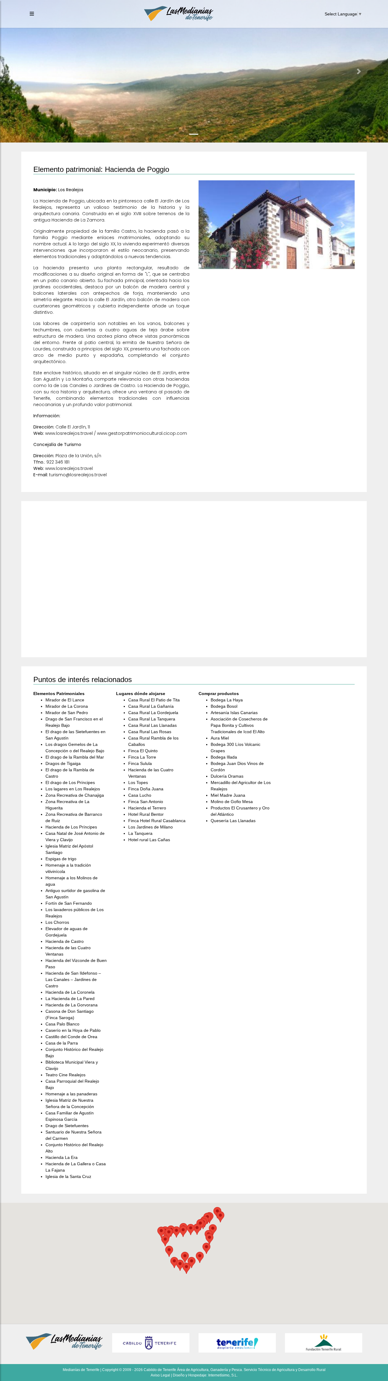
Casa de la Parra (61, 1043)
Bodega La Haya (227, 699)
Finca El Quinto (143, 750)
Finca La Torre (142, 757)
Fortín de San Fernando (68, 903)
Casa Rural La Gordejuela (153, 712)
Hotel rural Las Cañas (149, 839)
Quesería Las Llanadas (233, 820)
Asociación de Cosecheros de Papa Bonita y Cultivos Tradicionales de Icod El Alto (239, 725)
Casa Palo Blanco (62, 1024)
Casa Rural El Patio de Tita (154, 699)
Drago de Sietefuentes (67, 1125)
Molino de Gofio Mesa (232, 801)
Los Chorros (57, 922)
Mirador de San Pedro (66, 712)
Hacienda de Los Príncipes (71, 827)
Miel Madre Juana (228, 795)
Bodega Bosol (224, 706)
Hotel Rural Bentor (146, 814)
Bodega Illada (224, 757)
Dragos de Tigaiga (63, 763)
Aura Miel (220, 738)
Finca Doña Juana (145, 788)
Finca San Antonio (145, 801)
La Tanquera (140, 833)
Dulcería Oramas (227, 776)
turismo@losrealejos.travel (78, 475)
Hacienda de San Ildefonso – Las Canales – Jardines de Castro (73, 979)
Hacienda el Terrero (147, 807)
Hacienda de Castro (64, 941)
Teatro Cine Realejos (65, 1074)
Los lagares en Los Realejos (72, 788)
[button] (29, 71)
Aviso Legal (160, 1375)
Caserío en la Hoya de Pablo (73, 1030)
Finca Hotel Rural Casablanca (157, 820)
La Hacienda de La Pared (70, 998)
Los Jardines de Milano (150, 827)
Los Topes (138, 782)
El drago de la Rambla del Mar (74, 757)
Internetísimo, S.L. (223, 1375)
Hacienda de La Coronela (70, 992)
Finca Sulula (140, 763)
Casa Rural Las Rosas (149, 731)
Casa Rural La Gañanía (151, 706)
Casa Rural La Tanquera (151, 719)
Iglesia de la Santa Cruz (68, 1176)
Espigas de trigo (60, 858)
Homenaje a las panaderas (71, 1093)
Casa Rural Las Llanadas (152, 725)
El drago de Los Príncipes (70, 782)
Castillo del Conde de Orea (71, 1036)
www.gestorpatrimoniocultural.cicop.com (142, 433)
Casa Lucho (139, 795)
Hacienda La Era (61, 1157)
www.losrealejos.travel (69, 433)
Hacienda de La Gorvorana (71, 1004)
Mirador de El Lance (64, 699)
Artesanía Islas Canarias (234, 712)
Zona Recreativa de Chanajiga (74, 795)
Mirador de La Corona (66, 706)
